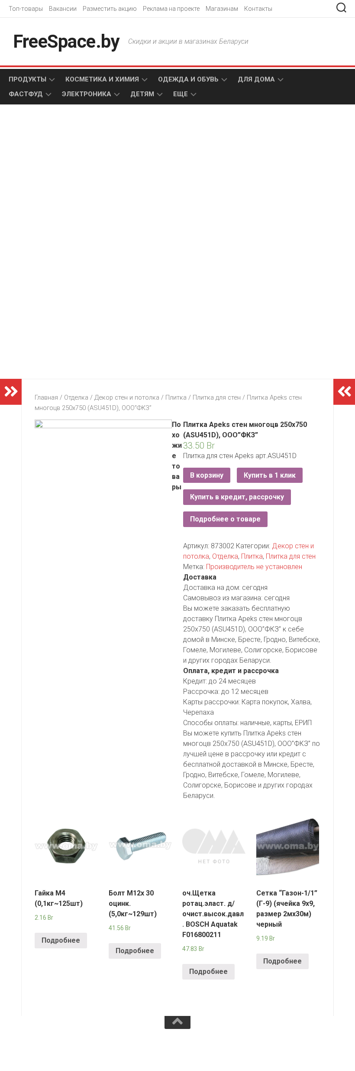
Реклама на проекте (171, 8)
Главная (46, 397)
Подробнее (61, 940)
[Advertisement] (104, 180)
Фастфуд (26, 94)
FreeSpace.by (66, 41)
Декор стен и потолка (126, 397)
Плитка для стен (217, 397)
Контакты (258, 8)
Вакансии (63, 8)
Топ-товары (26, 8)
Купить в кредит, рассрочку (237, 497)
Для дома (256, 79)
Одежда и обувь (188, 79)
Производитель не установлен (254, 567)
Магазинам (222, 8)
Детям (142, 94)
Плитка (176, 397)
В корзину (206, 475)
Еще (180, 94)
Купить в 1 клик (270, 475)
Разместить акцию (110, 8)
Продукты (27, 79)
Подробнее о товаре (225, 519)
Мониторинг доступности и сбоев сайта (73, 1053)
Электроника (86, 94)
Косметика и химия (102, 79)
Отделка (76, 397)
